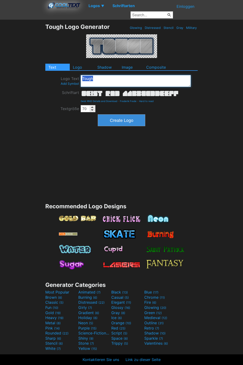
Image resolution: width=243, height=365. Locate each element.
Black (119, 292)
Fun (51, 307)
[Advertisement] (23, 94)
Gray (179, 28)
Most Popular (57, 292)
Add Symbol (70, 83)
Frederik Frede (128, 101)
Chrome (154, 297)
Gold (53, 312)
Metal (53, 322)
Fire (150, 302)
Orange (121, 322)
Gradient (88, 312)
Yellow (87, 348)
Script (119, 333)
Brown (53, 297)
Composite (156, 67)
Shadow (104, 67)
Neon (85, 322)
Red (118, 328)
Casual (120, 297)
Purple (87, 328)
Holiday (88, 317)
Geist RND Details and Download (99, 101)
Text (52, 67)
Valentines (156, 343)
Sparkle (153, 338)
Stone (86, 343)
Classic (54, 302)
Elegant (121, 302)
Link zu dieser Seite (143, 359)
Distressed (153, 28)
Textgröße (70, 108)
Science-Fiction (94, 333)
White (53, 348)
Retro (151, 328)
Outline (154, 322)
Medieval (155, 317)
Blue (151, 292)
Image (127, 67)
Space (119, 338)
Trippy (119, 343)
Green (153, 312)
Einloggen (185, 6)
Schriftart (70, 92)
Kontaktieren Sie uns (101, 359)
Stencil (168, 28)
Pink (52, 328)
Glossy (120, 307)
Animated (89, 292)
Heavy (54, 317)
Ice (116, 317)
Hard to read (146, 101)
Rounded (57, 333)
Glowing (136, 28)
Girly (85, 307)
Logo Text (70, 80)
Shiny (85, 338)
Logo (77, 67)
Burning (87, 297)
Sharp (53, 338)
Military (191, 28)
